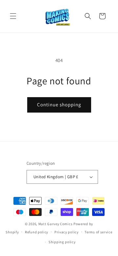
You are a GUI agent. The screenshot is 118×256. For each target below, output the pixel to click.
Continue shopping (59, 104)
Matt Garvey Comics (55, 224)
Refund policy (36, 232)
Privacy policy (66, 232)
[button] (13, 16)
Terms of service (98, 232)
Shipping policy (62, 242)
